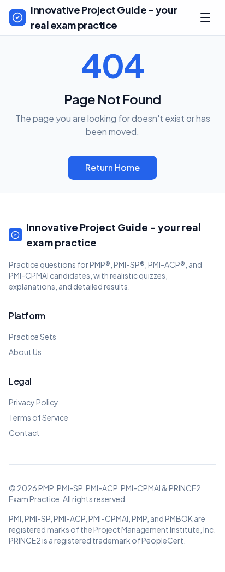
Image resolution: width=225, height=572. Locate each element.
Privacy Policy (33, 402)
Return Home (112, 167)
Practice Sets (32, 336)
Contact (24, 433)
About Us (25, 352)
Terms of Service (38, 417)
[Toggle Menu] (205, 17)
